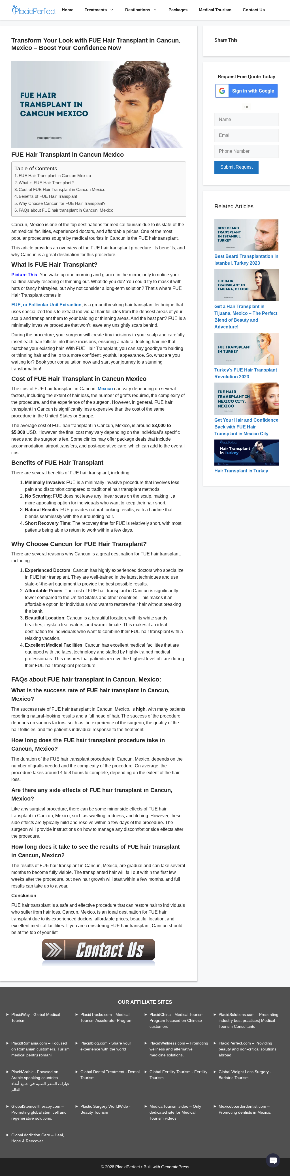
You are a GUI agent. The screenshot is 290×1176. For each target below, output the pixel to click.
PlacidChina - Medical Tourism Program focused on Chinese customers (177, 1020)
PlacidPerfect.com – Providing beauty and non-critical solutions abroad (247, 1049)
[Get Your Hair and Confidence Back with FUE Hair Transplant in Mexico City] (246, 413)
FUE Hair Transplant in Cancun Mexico (55, 175)
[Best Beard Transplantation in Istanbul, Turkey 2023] (246, 249)
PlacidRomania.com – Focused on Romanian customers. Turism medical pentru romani (40, 1049)
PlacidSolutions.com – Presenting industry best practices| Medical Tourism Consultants (248, 1020)
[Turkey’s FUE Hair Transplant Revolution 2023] (246, 363)
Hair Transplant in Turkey (241, 470)
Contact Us (254, 9)
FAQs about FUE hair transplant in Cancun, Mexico (66, 210)
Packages (178, 9)
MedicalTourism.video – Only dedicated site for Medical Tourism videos (175, 1112)
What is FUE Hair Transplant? (46, 182)
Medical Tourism (215, 9)
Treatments (96, 9)
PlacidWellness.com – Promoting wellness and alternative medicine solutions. (179, 1049)
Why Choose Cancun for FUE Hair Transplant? (62, 203)
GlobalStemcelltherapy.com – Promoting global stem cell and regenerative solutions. (39, 1112)
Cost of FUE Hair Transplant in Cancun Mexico (62, 189)
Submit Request (236, 167)
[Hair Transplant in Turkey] (246, 464)
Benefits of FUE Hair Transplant (48, 196)
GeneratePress (175, 1166)
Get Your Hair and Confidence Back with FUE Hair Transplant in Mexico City (246, 427)
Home (67, 9)
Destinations (137, 9)
